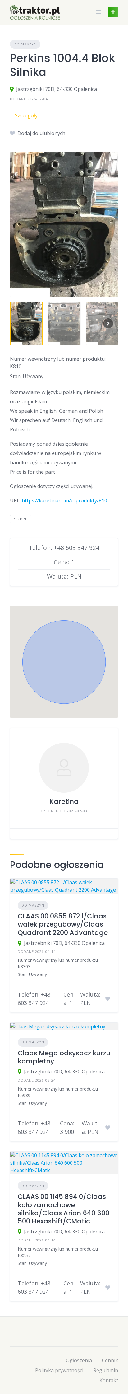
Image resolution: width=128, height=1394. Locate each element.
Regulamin (105, 1370)
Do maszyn (25, 44)
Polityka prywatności (59, 1370)
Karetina (64, 801)
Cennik (110, 1360)
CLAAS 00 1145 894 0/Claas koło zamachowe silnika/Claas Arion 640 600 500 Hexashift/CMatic (63, 1209)
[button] (64, 661)
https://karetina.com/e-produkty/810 (64, 500)
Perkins (21, 519)
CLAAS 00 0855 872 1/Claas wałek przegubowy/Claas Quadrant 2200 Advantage (63, 924)
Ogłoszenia (79, 1360)
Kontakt (108, 1380)
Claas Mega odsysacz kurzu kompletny (64, 1057)
